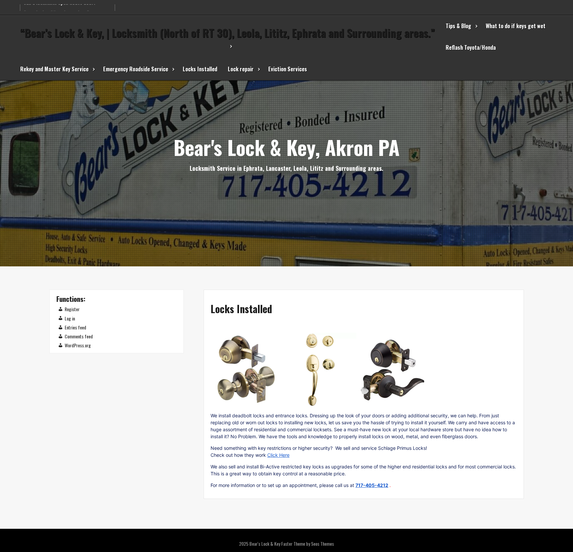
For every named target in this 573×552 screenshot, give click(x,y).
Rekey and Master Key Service (54, 69)
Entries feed (75, 327)
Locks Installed (200, 69)
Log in (70, 318)
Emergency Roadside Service (135, 69)
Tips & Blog (458, 26)
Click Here (278, 455)
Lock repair (241, 69)
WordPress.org (78, 345)
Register (72, 309)
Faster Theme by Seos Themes (307, 543)
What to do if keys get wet (515, 26)
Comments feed (79, 336)
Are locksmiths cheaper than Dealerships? (67, 5)
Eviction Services (287, 69)
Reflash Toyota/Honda (471, 47)
